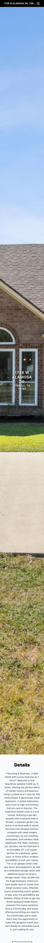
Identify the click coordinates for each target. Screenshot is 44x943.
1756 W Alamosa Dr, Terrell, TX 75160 (20, 3)
